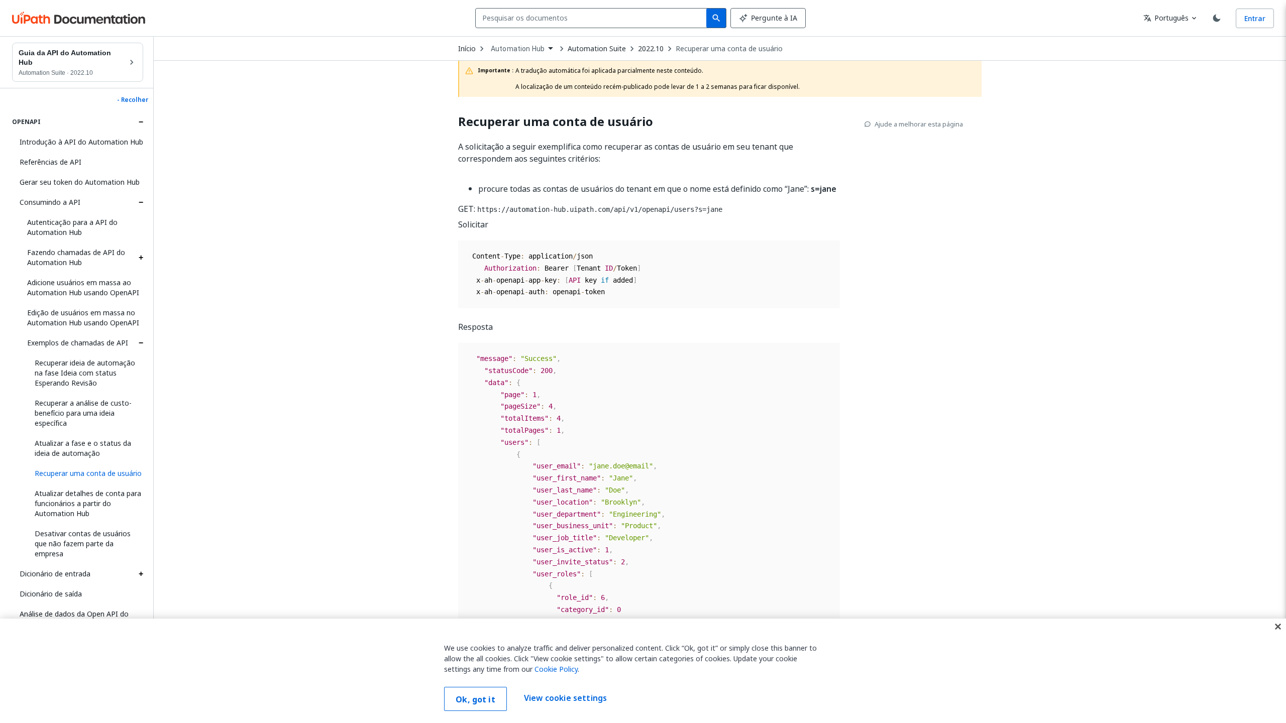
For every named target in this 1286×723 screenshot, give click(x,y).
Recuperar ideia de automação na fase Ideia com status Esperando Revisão (85, 372)
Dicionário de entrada (55, 573)
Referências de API (50, 162)
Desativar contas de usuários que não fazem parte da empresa (83, 543)
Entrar (1254, 18)
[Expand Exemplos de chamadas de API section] (140, 342)
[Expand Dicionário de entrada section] (140, 573)
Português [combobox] (1166, 18)
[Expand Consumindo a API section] (140, 202)
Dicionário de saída (51, 593)
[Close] (1278, 627)
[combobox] (593, 18)
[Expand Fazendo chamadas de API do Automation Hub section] (140, 257)
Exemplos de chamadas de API (77, 342)
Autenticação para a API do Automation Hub (72, 227)
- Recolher (132, 99)
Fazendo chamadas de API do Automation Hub (76, 257)
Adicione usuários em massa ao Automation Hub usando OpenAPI (83, 287)
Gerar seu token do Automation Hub (80, 182)
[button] (85, 473)
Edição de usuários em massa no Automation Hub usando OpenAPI (83, 317)
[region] (643, 671)
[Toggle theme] (1217, 18)
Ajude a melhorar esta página (919, 124)
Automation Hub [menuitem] (518, 49)
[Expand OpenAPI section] (140, 122)
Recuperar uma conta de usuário (729, 48)
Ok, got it (475, 699)
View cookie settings (565, 698)
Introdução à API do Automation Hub (81, 142)
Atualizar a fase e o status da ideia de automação (83, 448)
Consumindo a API (50, 202)
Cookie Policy (556, 669)
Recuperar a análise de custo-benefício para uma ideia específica (83, 413)
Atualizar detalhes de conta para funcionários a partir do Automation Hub (88, 503)
